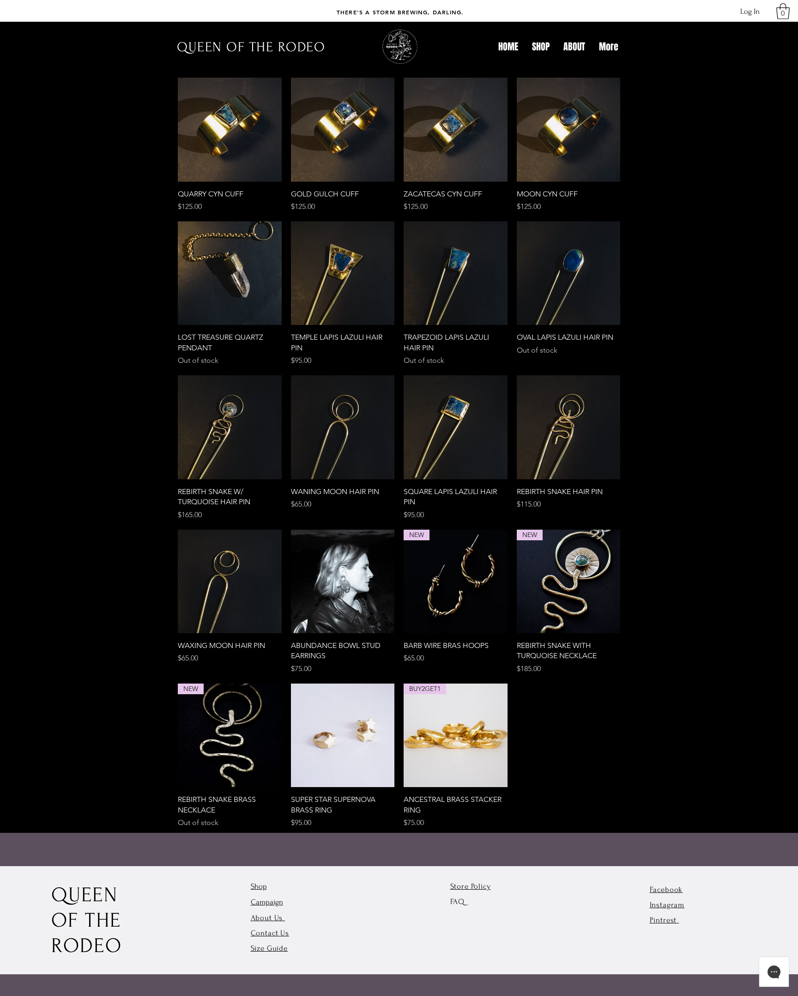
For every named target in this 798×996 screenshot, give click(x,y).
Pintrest (663, 920)
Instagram (667, 904)
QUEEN (84, 894)
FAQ (457, 901)
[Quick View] (230, 130)
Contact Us (270, 933)
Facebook (666, 889)
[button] (783, 11)
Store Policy (470, 886)
